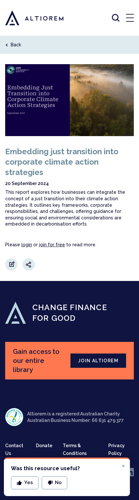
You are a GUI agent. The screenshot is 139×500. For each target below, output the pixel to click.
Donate (44, 445)
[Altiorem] (28, 17)
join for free (52, 244)
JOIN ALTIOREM (98, 360)
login (26, 244)
